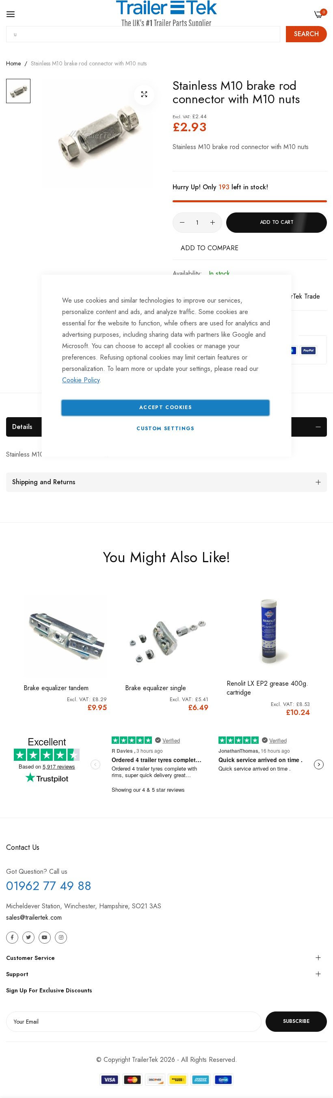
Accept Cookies (165, 407)
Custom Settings (165, 428)
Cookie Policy (80, 380)
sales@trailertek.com (34, 917)
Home (13, 63)
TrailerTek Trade (298, 296)
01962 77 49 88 (48, 885)
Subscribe (296, 1021)
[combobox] (143, 34)
